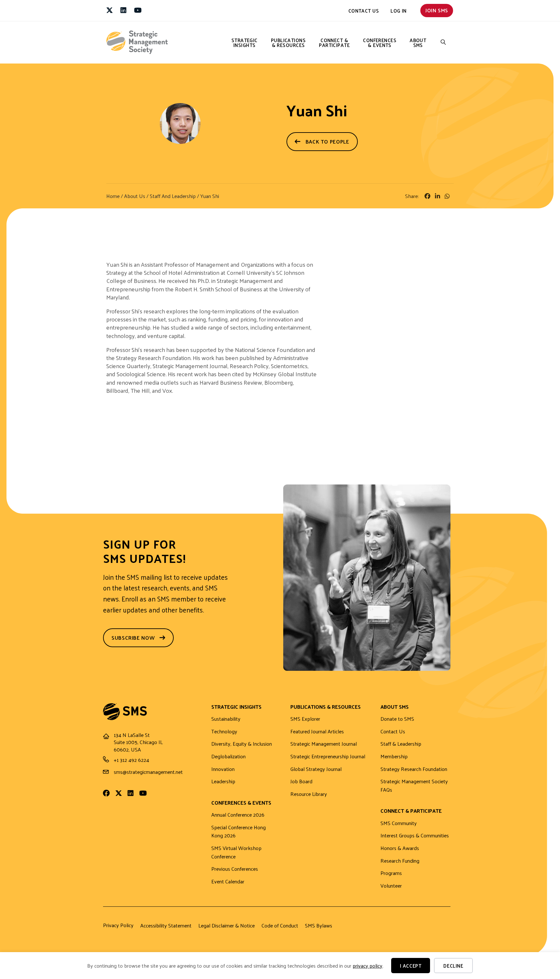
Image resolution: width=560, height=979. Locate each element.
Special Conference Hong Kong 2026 (238, 831)
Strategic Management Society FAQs (414, 785)
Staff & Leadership (400, 744)
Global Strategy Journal (316, 769)
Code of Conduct (280, 925)
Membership (394, 756)
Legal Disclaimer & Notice (226, 925)
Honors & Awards (399, 848)
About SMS (418, 42)
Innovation (223, 769)
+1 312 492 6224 (131, 759)
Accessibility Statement (166, 925)
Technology (224, 731)
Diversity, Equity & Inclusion (241, 744)
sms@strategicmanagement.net (148, 771)
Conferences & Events (379, 42)
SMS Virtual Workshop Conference (236, 852)
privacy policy (367, 965)
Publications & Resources (288, 42)
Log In (399, 10)
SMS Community (398, 823)
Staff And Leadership (173, 196)
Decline (453, 965)
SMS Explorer (305, 719)
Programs (391, 873)
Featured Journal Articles (317, 731)
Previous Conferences (234, 869)
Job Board (301, 781)
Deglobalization (228, 756)
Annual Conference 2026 (237, 814)
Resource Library (308, 794)
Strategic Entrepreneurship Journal (327, 756)
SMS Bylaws (318, 925)
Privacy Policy (118, 925)
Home (113, 196)
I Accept (411, 965)
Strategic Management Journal (323, 744)
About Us (134, 196)
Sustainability (225, 719)
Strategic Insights (244, 42)
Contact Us (363, 10)
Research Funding (399, 861)
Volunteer (391, 885)
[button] (443, 42)
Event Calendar (227, 881)
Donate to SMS (397, 719)
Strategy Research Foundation (413, 769)
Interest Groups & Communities (414, 835)
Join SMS (436, 10)
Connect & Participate (334, 42)
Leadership (223, 781)
